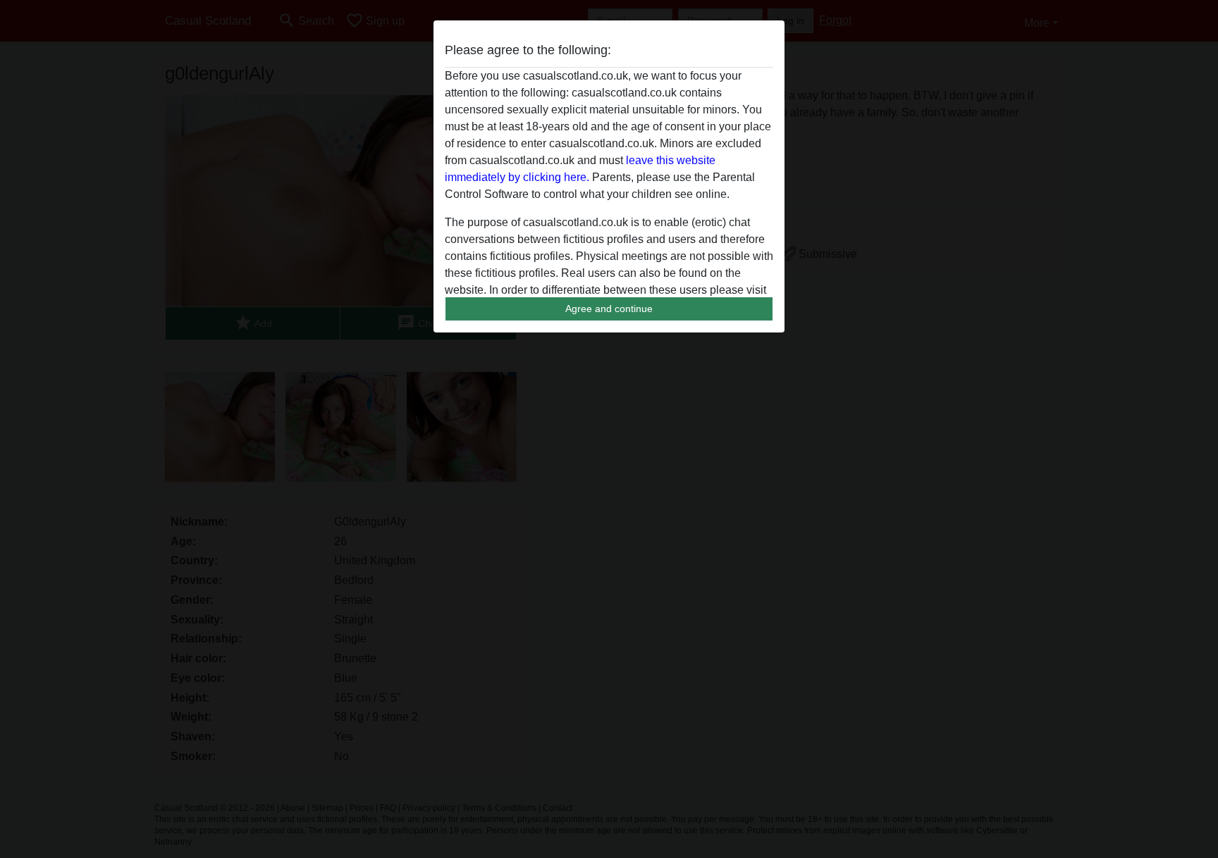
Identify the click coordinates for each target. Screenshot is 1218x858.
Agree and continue (609, 308)
